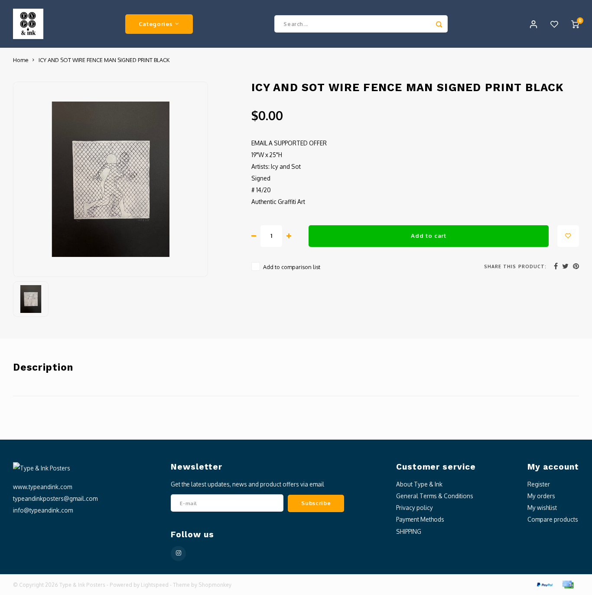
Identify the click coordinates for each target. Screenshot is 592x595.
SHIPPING (408, 531)
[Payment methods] (544, 584)
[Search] (439, 24)
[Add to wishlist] (568, 236)
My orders (541, 496)
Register (538, 484)
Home (20, 59)
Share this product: (515, 266)
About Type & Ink (419, 484)
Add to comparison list (291, 266)
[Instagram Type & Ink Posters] (178, 553)
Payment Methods (420, 519)
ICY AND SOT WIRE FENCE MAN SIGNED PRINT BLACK (104, 59)
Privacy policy (414, 507)
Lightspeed (155, 585)
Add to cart (428, 235)
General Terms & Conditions (434, 496)
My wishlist (542, 507)
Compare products (552, 519)
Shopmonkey (214, 585)
